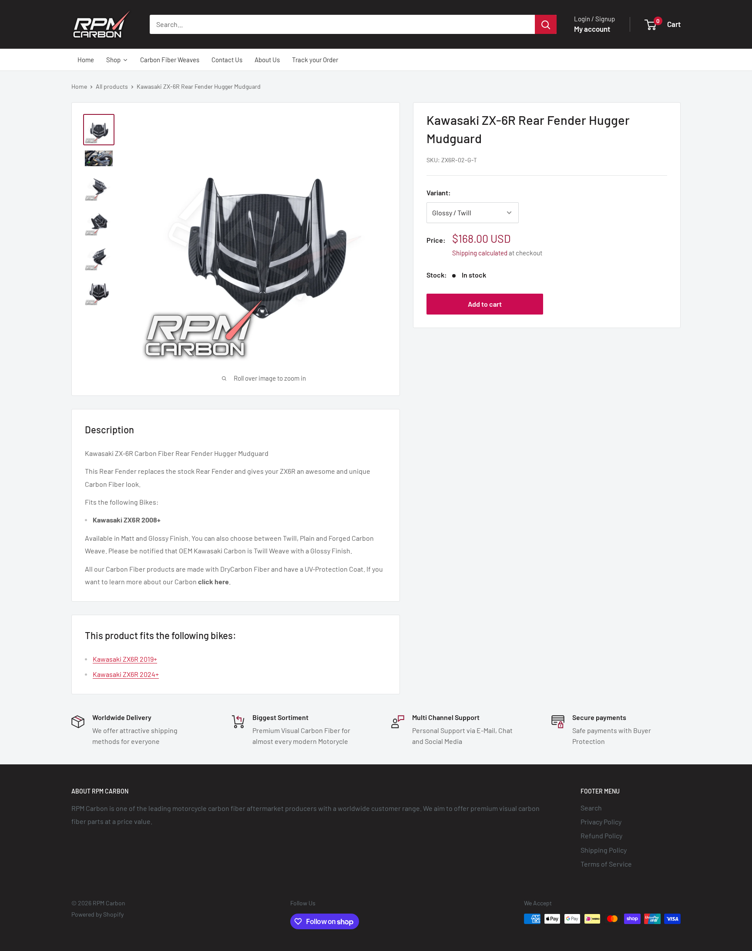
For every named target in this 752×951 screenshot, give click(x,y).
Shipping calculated (479, 253)
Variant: (438, 192)
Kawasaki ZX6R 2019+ (125, 659)
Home (79, 86)
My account (592, 28)
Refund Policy (601, 835)
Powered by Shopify (97, 914)
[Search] (546, 24)
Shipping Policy (604, 850)
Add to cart (485, 304)
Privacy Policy (601, 821)
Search (591, 808)
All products (112, 86)
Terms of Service (606, 864)
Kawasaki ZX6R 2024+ (126, 674)
